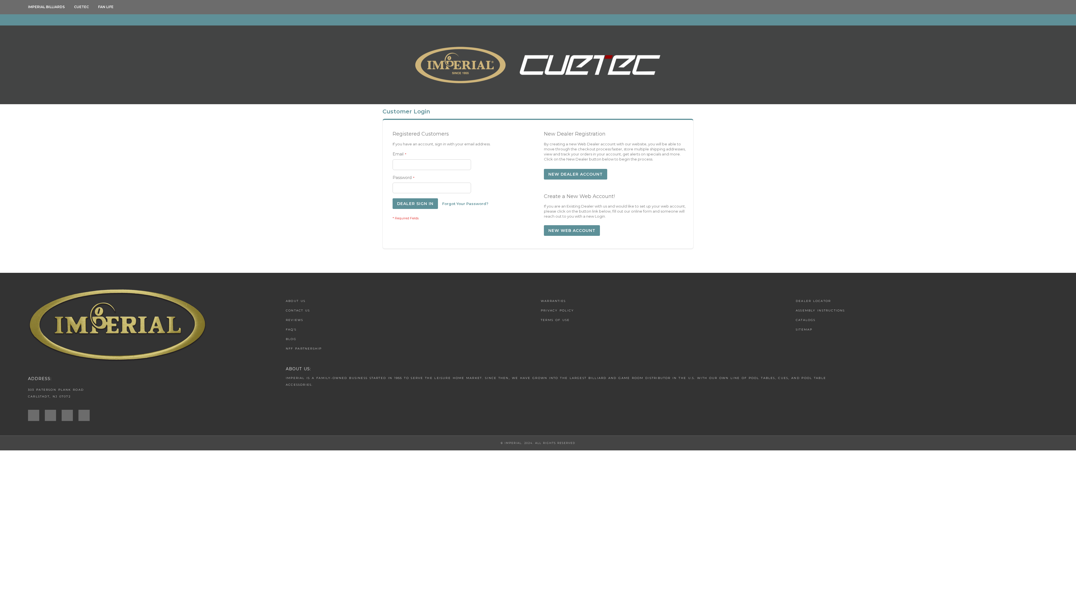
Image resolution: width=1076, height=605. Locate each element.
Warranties (553, 301)
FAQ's (291, 329)
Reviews (294, 320)
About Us (295, 301)
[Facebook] (53, 415)
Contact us (298, 310)
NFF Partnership (304, 348)
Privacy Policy (557, 310)
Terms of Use (555, 320)
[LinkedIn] (86, 415)
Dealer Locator (813, 301)
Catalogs (806, 320)
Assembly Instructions (820, 310)
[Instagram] (36, 415)
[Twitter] (70, 415)
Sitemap (804, 329)
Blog (291, 339)
